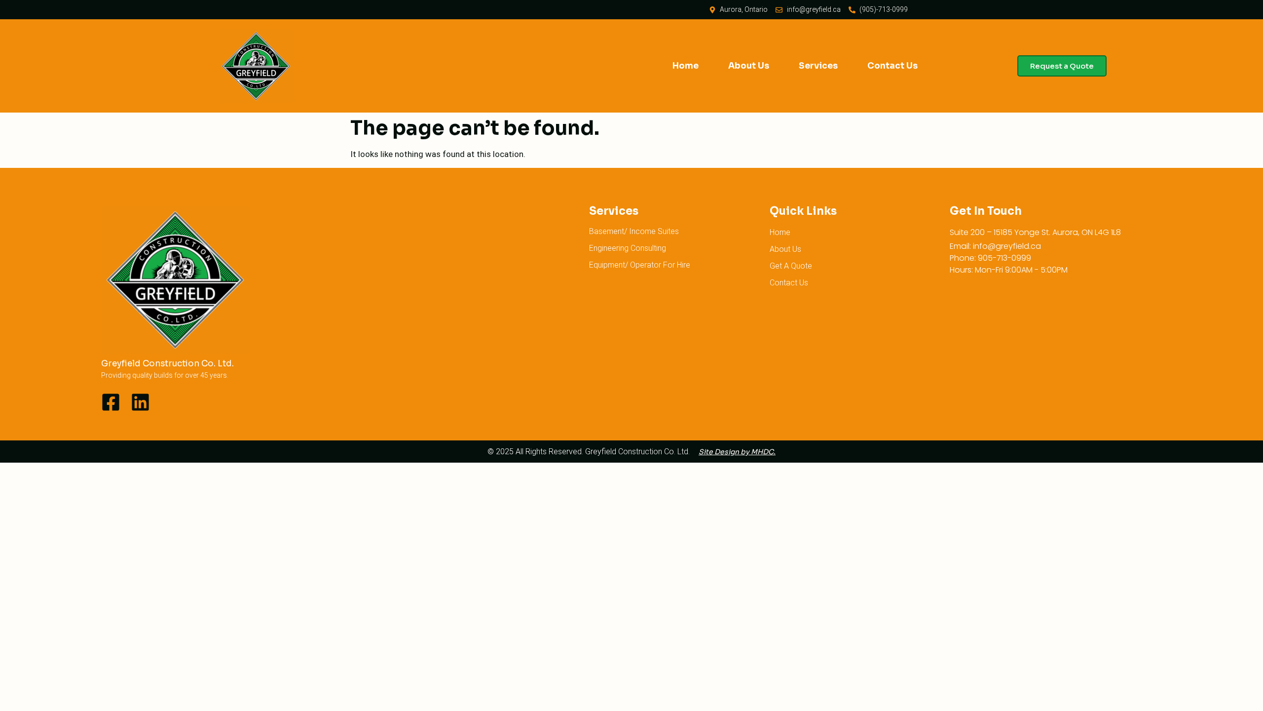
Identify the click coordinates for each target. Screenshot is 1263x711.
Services (818, 66)
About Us (748, 66)
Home (685, 66)
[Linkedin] (140, 402)
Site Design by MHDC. (737, 451)
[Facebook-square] (110, 402)
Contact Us (892, 66)
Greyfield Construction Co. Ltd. (167, 363)
